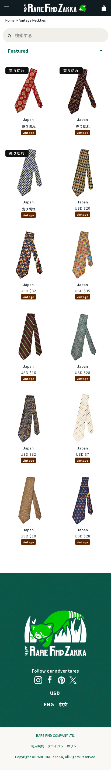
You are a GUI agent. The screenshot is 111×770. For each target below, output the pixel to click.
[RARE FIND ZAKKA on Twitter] (73, 679)
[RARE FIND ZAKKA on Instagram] (38, 679)
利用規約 (37, 746)
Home (10, 20)
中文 (63, 704)
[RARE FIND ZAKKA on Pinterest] (61, 679)
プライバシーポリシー (63, 746)
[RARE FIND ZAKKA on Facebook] (50, 679)
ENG (49, 704)
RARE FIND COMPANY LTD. (55, 735)
